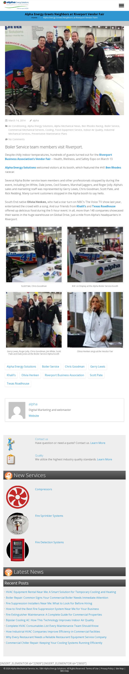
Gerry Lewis (97, 366)
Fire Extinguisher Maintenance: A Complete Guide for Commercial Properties (54, 614)
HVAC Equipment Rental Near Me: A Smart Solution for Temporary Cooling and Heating (61, 592)
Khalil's (11, 375)
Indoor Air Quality (93, 129)
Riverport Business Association (64, 375)
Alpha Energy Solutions (40, 126)
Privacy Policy (107, 668)
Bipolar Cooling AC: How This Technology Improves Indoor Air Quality (50, 620)
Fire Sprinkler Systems (49, 516)
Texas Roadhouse (18, 383)
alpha (36, 120)
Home (34, 17)
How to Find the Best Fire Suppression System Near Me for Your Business (52, 609)
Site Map (120, 668)
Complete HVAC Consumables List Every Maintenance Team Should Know (52, 626)
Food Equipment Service (68, 129)
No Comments (16, 139)
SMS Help (64, 670)
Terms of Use (92, 668)
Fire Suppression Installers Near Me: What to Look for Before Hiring (49, 603)
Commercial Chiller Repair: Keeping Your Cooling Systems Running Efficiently (54, 643)
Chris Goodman (74, 366)
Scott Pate (96, 375)
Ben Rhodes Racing (92, 126)
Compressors (43, 489)
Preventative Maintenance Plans (49, 133)
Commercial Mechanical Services (26, 129)
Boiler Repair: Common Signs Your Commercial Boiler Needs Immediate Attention (57, 597)
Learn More (97, 443)
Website (34, 416)
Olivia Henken (30, 375)
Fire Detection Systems (49, 542)
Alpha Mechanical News (67, 126)
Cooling (49, 129)
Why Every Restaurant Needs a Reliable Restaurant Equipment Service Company (56, 637)
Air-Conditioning (17, 126)
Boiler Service (111, 126)
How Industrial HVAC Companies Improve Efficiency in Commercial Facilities (53, 631)
